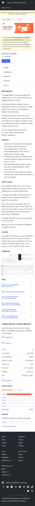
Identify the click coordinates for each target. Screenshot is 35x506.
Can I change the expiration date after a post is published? (11, 303)
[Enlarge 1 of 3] (14, 256)
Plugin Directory (6, 7)
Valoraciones (7, 72)
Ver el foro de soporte (9, 426)
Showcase (21, 437)
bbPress (5, 472)
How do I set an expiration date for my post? (10, 285)
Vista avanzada (6, 380)
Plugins (20, 443)
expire (31, 375)
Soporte (5, 85)
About (3, 437)
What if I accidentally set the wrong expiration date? (10, 316)
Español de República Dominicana (16, 483)
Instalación (6, 76)
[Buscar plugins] (19, 19)
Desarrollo (6, 81)
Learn (3, 451)
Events (20, 454)
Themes (20, 440)
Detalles (5, 67)
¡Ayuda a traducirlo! (21, 13)
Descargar (6, 61)
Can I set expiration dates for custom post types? (10, 297)
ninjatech (8, 343)
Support (4, 454)
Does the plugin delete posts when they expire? (9, 310)
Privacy (4, 446)
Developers (5, 457)
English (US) (30, 371)
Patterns (21, 446)
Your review (5, 409)
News (3, 440)
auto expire (25, 375)
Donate (21, 457)
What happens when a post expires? (13, 291)
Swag (21, 460)
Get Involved (22, 451)
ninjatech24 (8, 56)
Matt (4, 469)
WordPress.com (7, 466)
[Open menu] (32, 2)
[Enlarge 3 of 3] (31, 267)
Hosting (4, 443)
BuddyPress (6, 475)
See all (31, 409)
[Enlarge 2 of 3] (31, 256)
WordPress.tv (7, 460)
